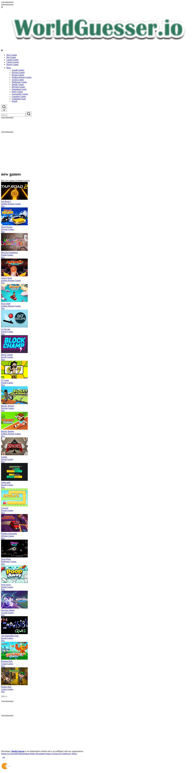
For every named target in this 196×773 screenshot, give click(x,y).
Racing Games (18, 75)
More (8, 68)
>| (6, 696)
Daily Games (17, 91)
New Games (11, 55)
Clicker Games (12, 62)
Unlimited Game (19, 99)
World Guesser (18, 751)
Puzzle (14, 101)
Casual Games (12, 60)
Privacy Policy (71, 754)
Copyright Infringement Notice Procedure (26, 754)
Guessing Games (19, 96)
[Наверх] (3, 759)
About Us (5, 754)
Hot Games (11, 57)
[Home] (98, 48)
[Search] (29, 114)
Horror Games (12, 64)
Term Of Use (59, 754)
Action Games (18, 80)
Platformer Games (19, 82)
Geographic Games (20, 94)
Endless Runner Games (21, 77)
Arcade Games (18, 70)
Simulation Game (19, 89)
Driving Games (18, 72)
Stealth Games (18, 84)
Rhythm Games (18, 87)
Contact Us (49, 754)
